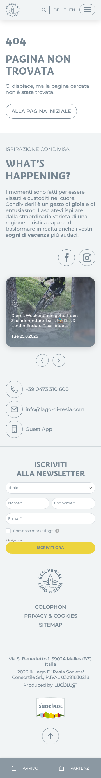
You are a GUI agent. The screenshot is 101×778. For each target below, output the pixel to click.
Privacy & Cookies (50, 616)
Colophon (50, 607)
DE (56, 10)
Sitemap (50, 625)
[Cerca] (44, 10)
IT (64, 10)
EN (72, 10)
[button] (42, 360)
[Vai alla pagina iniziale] (50, 581)
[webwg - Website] (65, 685)
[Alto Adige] (50, 708)
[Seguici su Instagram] (87, 257)
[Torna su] (50, 736)
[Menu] (87, 9)
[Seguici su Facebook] (66, 257)
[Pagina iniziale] (13, 10)
